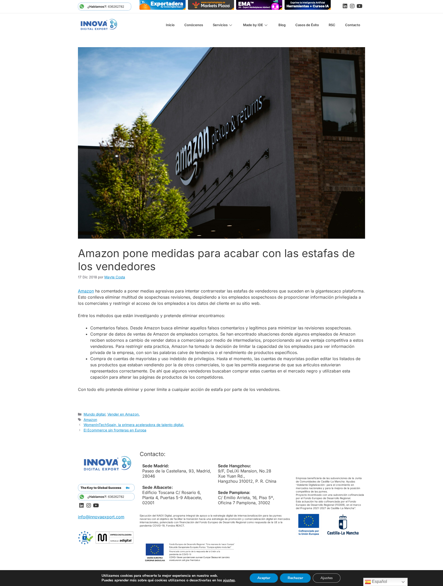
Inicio (170, 25)
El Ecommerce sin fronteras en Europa (115, 430)
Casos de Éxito (307, 25)
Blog (282, 25)
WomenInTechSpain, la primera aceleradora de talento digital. (134, 425)
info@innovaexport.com (101, 516)
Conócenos (193, 25)
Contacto (352, 25)
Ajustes (326, 577)
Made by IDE (253, 25)
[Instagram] (352, 6)
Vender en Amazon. (123, 414)
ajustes (229, 580)
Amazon (86, 291)
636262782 (105, 6)
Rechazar (295, 577)
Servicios (220, 25)
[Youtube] (359, 6)
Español (379, 581)
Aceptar (263, 577)
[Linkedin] (345, 6)
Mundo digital (94, 414)
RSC (332, 25)
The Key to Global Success (100, 488)
